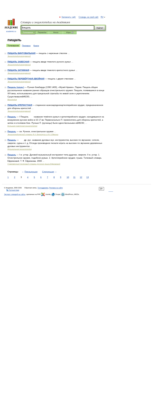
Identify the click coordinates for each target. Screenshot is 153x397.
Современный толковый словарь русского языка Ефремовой (33, 164)
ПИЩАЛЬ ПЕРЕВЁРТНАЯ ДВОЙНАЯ (25, 78)
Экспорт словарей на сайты (14, 194)
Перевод (26, 45)
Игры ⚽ (70, 32)
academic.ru (11, 31)
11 (74, 177)
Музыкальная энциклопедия (19, 149)
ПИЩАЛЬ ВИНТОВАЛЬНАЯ (21, 53)
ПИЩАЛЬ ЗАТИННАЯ (18, 70)
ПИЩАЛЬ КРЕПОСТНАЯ (19, 105)
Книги (55, 32)
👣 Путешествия (12, 190)
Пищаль (11, 116)
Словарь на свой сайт (88, 17)
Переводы (42, 32)
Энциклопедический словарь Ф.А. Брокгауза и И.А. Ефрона (32, 135)
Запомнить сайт (69, 17)
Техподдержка (43, 188)
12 (81, 177)
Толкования (28, 32)
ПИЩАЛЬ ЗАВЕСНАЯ (18, 62)
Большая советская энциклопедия (22, 126)
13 (87, 177)
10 (68, 177)
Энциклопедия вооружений (19, 56)
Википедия (12, 100)
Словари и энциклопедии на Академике (45, 22)
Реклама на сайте (56, 188)
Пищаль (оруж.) (15, 87)
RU (102, 17)
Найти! (100, 28)
